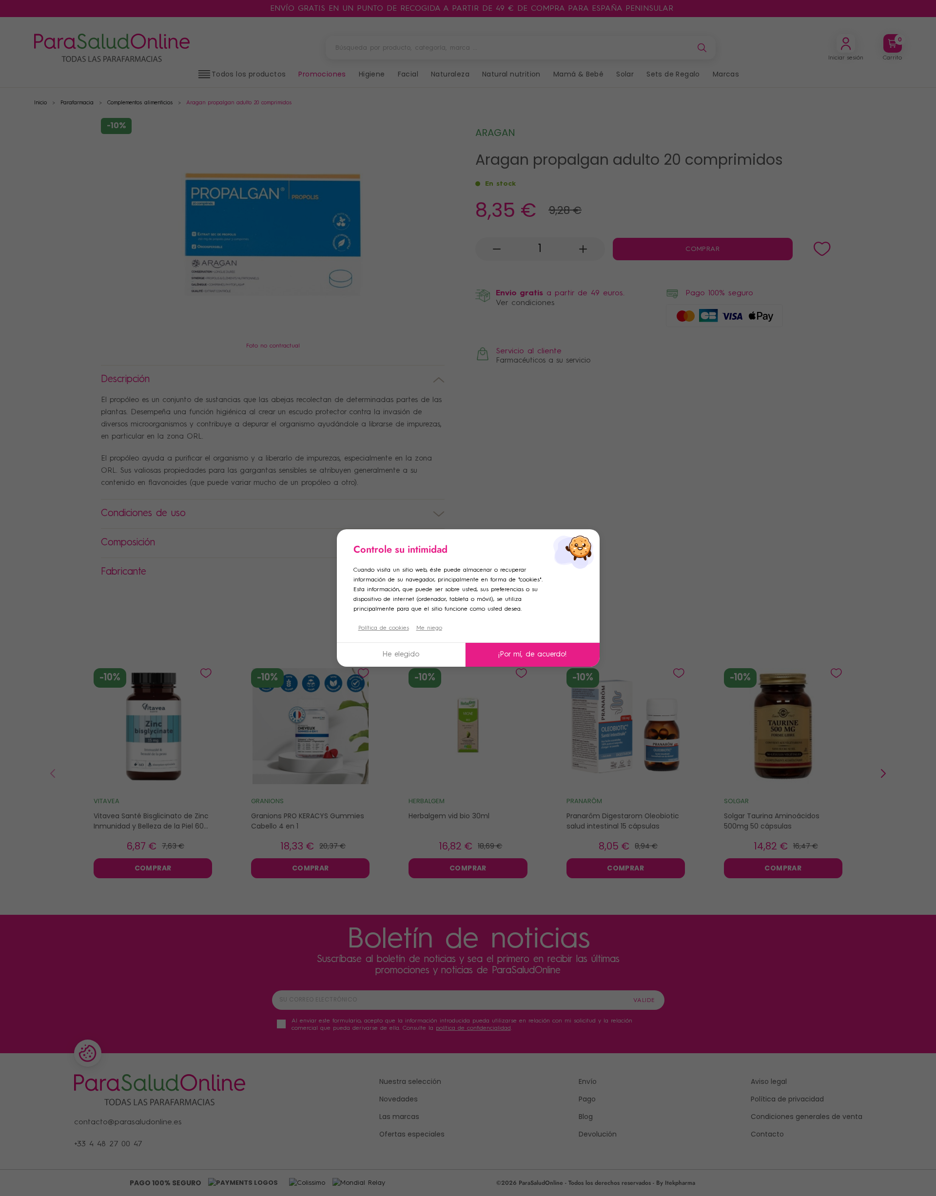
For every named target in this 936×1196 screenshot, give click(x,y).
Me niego (429, 628)
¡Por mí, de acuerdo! (532, 654)
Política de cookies (383, 628)
